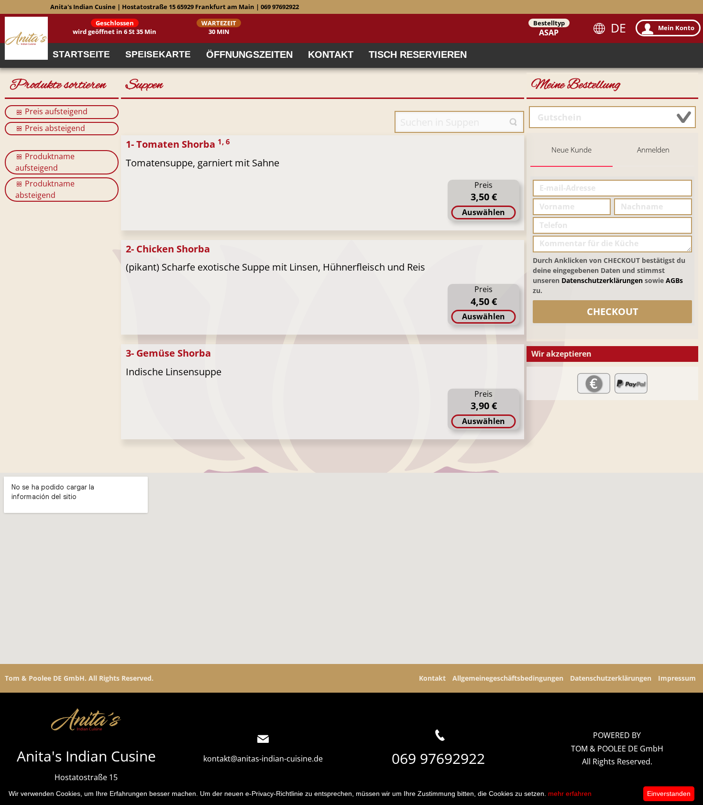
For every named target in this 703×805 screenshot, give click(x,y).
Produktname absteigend (45, 189)
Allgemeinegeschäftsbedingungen (507, 678)
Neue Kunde (571, 150)
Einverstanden (669, 793)
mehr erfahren (570, 793)
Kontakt (330, 54)
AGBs (674, 280)
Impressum (677, 678)
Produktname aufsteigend (45, 162)
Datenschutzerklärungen (602, 280)
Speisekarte (158, 54)
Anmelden (653, 150)
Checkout (612, 311)
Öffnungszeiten (249, 54)
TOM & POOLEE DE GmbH (617, 748)
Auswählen (483, 212)
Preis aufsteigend (55, 111)
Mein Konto (676, 27)
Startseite (81, 54)
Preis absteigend (54, 128)
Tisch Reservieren (418, 54)
